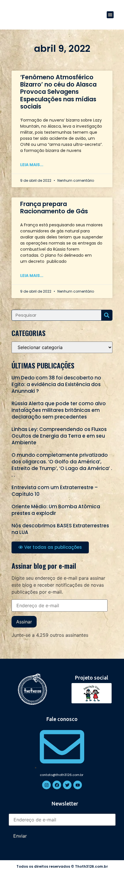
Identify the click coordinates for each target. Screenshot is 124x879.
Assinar (24, 622)
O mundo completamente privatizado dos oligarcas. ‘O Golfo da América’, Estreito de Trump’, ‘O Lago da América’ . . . (62, 465)
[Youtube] (77, 785)
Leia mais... (31, 165)
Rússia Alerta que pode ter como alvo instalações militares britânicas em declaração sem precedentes (59, 410)
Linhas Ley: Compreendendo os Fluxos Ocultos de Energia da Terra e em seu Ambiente (59, 436)
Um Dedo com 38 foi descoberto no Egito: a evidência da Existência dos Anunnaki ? (56, 384)
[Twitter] (67, 785)
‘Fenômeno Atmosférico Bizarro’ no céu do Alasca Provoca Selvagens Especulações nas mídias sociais (58, 92)
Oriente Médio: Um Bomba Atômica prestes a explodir (56, 510)
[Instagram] (46, 785)
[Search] (106, 315)
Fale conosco (62, 719)
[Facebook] (56, 785)
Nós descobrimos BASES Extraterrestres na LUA (60, 529)
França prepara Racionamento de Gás (54, 207)
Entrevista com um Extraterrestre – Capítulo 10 (55, 491)
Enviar (20, 836)
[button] (110, 14)
